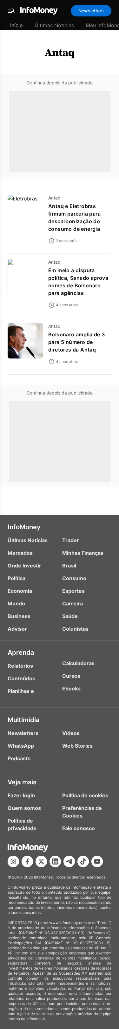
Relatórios (20, 666)
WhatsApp (21, 746)
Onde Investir (24, 565)
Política (16, 578)
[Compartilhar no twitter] (41, 861)
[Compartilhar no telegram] (69, 861)
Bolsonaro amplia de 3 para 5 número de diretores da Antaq (76, 342)
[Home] (39, 11)
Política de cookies (85, 795)
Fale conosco (78, 828)
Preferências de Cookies (82, 812)
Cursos (71, 676)
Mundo (16, 603)
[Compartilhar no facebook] (27, 861)
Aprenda (21, 652)
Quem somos (24, 808)
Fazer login (21, 795)
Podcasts (19, 758)
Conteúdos (21, 678)
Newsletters (91, 10)
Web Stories (77, 746)
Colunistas (75, 629)
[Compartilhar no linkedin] (55, 861)
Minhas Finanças (82, 553)
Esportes (73, 591)
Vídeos (71, 733)
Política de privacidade (22, 824)
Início (16, 25)
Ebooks (71, 688)
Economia (20, 591)
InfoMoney (24, 527)
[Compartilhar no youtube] (97, 861)
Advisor (17, 629)
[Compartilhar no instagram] (13, 861)
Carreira (72, 603)
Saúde (70, 616)
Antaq (60, 52)
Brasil (69, 565)
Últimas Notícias (54, 25)
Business (19, 616)
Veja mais (22, 782)
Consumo (74, 578)
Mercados (20, 553)
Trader (70, 540)
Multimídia (23, 720)
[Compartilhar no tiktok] (83, 861)
